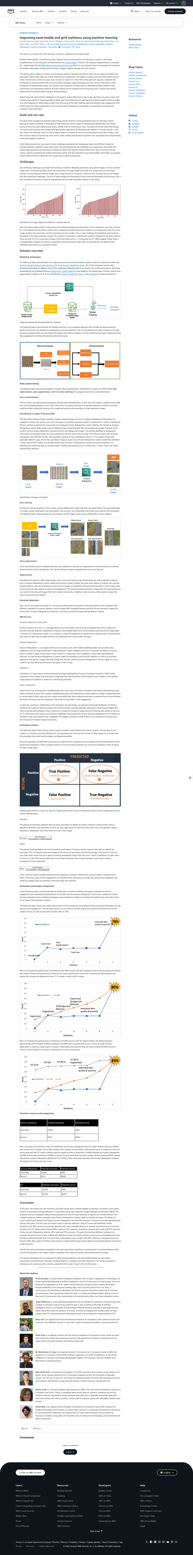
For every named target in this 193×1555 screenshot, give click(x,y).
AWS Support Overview (151, 1511)
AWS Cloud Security (25, 1511)
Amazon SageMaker (137, 93)
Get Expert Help (147, 1516)
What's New (133, 47)
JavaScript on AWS (107, 1521)
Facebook (135, 124)
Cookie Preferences (46, 1546)
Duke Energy (71, 62)
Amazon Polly (134, 84)
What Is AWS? (22, 1490)
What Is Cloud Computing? (28, 1495)
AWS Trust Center (65, 1500)
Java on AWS (104, 1511)
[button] (38, 11)
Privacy (19, 1546)
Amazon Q (133, 87)
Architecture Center (66, 1511)
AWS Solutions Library (67, 1506)
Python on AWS (106, 1506)
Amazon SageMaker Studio (73, 265)
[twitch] (164, 1542)
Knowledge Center (148, 1506)
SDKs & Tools (105, 1495)
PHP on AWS (104, 1516)
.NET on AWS (105, 1500)
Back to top (95, 1531)
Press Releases (22, 1526)
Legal (142, 1526)
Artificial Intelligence (29, 33)
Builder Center (105, 1490)
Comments (66, 47)
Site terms (30, 1546)
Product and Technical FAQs (70, 1516)
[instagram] (159, 1542)
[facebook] (151, 1542)
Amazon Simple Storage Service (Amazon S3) (38, 265)
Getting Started (135, 44)
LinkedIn (135, 127)
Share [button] (77, 47)
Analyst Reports (64, 1521)
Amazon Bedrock (136, 72)
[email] (176, 1542)
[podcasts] (172, 1542)
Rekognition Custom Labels (62, 271)
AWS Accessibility (148, 1521)
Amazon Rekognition (137, 90)
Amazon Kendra (135, 78)
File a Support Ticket (149, 1495)
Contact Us (145, 1490)
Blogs (18, 1521)
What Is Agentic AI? (24, 1500)
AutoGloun (92, 274)
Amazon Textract (135, 96)
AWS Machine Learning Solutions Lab (56, 65)
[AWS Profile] (184, 3)
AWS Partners (63, 1526)
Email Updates (137, 132)
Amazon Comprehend (138, 75)
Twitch (134, 129)
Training (61, 1495)
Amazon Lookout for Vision (72, 274)
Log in (69, 1452)
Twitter (134, 121)
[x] (147, 1542)
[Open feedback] (190, 777)
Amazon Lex (134, 81)
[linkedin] (155, 1542)
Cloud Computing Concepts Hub (31, 1506)
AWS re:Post (146, 1500)
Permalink (52, 47)
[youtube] (168, 1542)
